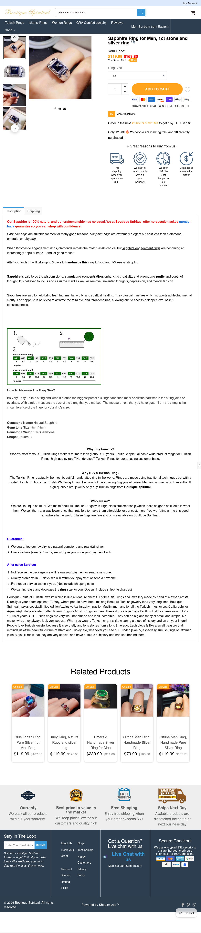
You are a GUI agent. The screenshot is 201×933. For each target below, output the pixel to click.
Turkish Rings (14, 22)
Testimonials (85, 850)
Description (13, 211)
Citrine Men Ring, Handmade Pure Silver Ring (173, 742)
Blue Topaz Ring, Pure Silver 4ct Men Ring (28, 742)
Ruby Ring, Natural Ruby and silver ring (64, 742)
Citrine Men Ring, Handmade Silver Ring (137, 742)
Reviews (117, 22)
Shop (9, 30)
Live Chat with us (147, 42)
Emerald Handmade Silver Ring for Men (100, 742)
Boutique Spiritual (27, 902)
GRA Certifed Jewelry (91, 22)
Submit (40, 845)
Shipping (33, 211)
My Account (190, 3)
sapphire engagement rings (141, 248)
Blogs (81, 843)
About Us (66, 843)
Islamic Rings (38, 22)
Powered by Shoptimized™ (100, 904)
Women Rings (62, 22)
